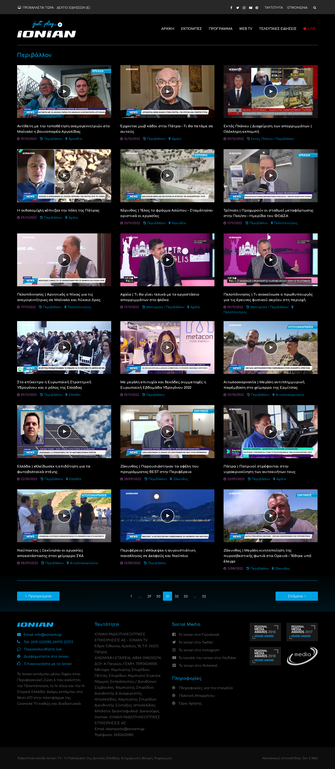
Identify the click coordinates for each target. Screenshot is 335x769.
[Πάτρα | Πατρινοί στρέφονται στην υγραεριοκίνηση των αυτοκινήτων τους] (271, 432)
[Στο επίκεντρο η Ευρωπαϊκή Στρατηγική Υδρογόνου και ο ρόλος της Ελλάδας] (64, 347)
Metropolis (154, 307)
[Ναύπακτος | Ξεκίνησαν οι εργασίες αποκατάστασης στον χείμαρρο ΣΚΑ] (64, 516)
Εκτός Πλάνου (262, 139)
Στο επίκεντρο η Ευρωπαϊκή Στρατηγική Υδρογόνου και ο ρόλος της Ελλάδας (54, 385)
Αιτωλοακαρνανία (290, 394)
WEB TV (245, 29)
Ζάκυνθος (180, 479)
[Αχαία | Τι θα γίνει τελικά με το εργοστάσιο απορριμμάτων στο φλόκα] (167, 260)
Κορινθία (179, 223)
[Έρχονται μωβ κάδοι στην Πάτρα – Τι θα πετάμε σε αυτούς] (167, 91)
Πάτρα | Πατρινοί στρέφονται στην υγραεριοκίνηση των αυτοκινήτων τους (259, 469)
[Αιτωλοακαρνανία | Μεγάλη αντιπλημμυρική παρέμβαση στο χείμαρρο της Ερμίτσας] (271, 347)
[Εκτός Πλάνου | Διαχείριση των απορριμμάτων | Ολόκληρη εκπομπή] (271, 91)
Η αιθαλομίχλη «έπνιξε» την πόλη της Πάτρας (58, 210)
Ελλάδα (74, 394)
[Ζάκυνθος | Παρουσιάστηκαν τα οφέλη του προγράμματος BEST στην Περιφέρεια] (167, 432)
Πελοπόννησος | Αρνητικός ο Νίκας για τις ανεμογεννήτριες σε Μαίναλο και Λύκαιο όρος (58, 297)
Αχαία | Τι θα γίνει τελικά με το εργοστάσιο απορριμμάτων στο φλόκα (159, 297)
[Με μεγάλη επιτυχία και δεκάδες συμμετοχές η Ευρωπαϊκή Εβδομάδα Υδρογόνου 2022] (167, 347)
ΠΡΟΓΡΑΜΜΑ (220, 29)
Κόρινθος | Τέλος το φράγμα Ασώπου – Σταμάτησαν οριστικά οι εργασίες (166, 213)
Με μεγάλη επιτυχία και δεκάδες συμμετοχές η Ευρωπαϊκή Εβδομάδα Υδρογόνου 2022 (163, 385)
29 (149, 596)
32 (177, 596)
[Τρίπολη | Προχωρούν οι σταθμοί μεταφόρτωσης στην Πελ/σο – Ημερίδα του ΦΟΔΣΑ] (271, 176)
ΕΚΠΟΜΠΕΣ (191, 29)
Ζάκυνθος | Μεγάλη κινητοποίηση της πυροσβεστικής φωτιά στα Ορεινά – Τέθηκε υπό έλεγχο (267, 556)
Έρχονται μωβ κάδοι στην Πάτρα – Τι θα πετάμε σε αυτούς (166, 129)
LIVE (311, 29)
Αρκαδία (75, 139)
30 (158, 596)
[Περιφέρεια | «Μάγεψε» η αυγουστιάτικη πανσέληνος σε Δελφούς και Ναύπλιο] (167, 516)
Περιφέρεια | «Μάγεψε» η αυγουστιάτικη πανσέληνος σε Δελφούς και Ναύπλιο (158, 553)
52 (204, 596)
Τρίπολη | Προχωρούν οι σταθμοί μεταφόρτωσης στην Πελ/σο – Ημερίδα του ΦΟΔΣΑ (268, 213)
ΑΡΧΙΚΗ (167, 29)
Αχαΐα (176, 139)
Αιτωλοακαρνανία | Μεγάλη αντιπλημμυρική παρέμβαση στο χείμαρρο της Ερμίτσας (264, 385)
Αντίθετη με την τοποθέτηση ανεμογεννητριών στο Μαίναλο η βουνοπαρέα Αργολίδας (63, 129)
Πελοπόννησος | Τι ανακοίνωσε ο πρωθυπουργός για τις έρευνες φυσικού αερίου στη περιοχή (268, 297)
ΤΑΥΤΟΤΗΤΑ (274, 7)
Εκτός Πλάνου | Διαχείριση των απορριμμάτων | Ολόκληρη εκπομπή (268, 129)
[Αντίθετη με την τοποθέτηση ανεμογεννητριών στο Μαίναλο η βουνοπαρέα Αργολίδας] (64, 91)
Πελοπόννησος (286, 223)
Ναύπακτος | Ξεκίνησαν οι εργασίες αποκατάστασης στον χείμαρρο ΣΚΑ (50, 553)
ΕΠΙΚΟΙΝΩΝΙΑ (297, 7)
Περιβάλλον (53, 139)
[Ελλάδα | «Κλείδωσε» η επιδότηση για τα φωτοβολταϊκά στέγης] (64, 432)
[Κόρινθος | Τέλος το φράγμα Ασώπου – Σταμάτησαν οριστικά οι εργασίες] (167, 176)
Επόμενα (295, 596)
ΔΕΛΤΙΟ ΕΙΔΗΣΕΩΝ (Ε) (73, 7)
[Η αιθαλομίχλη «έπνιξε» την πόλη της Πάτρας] (64, 176)
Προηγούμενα (40, 596)
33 (186, 596)
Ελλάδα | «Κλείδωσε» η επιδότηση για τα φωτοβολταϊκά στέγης (53, 469)
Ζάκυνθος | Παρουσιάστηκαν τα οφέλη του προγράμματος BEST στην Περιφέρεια (159, 469)
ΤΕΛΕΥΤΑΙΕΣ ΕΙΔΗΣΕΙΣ (277, 29)
